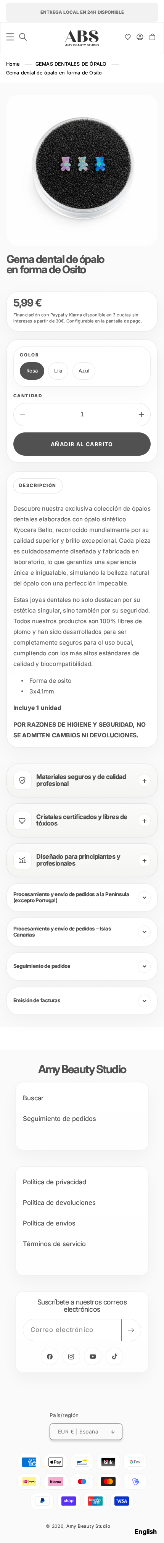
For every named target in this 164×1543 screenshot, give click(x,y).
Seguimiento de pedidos (59, 1118)
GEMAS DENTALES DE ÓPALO (71, 64)
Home (13, 64)
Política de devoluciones (59, 1202)
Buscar (33, 1098)
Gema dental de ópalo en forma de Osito (54, 73)
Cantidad (27, 396)
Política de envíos (49, 1223)
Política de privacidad (54, 1182)
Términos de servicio (54, 1244)
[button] (10, 37)
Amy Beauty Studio (88, 1526)
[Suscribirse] (130, 1330)
